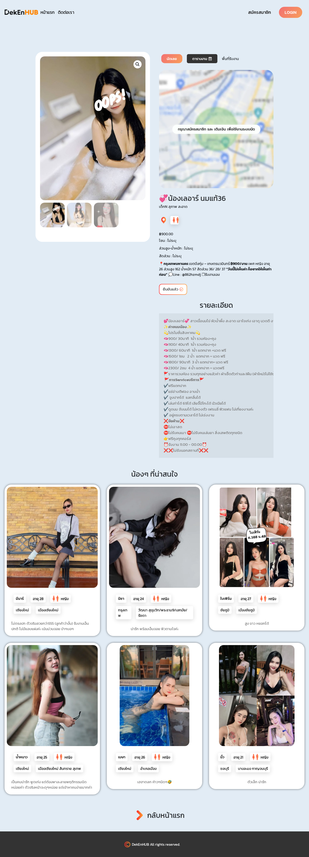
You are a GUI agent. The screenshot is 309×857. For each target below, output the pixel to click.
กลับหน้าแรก (166, 815)
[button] (137, 64)
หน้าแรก (47, 12)
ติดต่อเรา (66, 12)
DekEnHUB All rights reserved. (156, 844)
